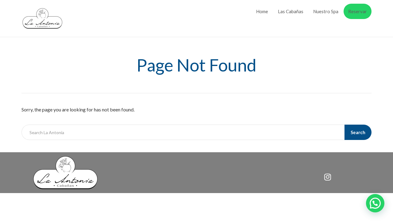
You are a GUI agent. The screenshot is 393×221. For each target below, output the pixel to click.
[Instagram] (327, 176)
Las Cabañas (290, 11)
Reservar (357, 11)
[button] (375, 203)
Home (262, 11)
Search (358, 132)
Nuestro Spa (325, 11)
